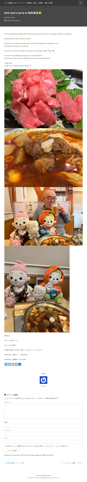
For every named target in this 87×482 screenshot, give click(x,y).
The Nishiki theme (33, 478)
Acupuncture (10, 20)
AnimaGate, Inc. (55, 478)
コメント (7, 402)
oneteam (43, 386)
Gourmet (18, 20)
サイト (6, 438)
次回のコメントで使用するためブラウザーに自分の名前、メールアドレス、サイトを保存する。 (37, 446)
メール (7, 430)
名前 (6, 422)
